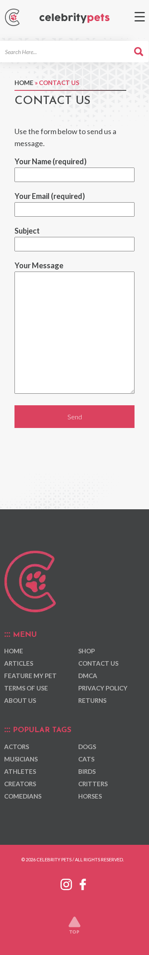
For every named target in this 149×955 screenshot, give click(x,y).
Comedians (22, 796)
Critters (93, 783)
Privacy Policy (102, 688)
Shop (86, 651)
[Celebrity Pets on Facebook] (82, 883)
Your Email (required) (49, 196)
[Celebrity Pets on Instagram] (66, 883)
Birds (87, 771)
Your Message (38, 265)
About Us (20, 700)
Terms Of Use (26, 688)
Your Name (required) (50, 161)
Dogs (87, 746)
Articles (18, 663)
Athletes (20, 771)
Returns (92, 700)
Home (24, 82)
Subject (27, 230)
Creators (20, 783)
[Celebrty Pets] (74, 18)
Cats (86, 759)
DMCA (87, 675)
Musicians (21, 759)
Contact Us (98, 663)
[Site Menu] (139, 16)
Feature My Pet (30, 675)
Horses (90, 796)
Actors (16, 746)
